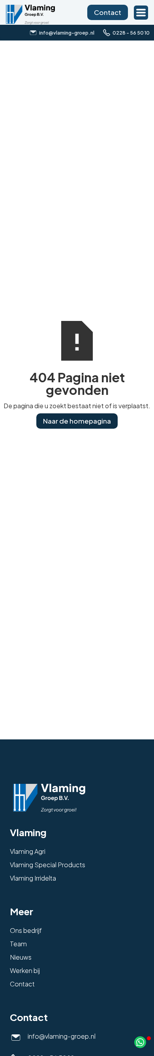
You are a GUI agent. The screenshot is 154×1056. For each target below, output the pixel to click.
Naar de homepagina (77, 421)
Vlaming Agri (27, 851)
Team (18, 944)
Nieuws (21, 957)
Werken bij (25, 970)
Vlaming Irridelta (33, 878)
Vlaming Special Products (47, 865)
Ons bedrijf (26, 930)
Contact (107, 12)
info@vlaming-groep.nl (62, 1036)
